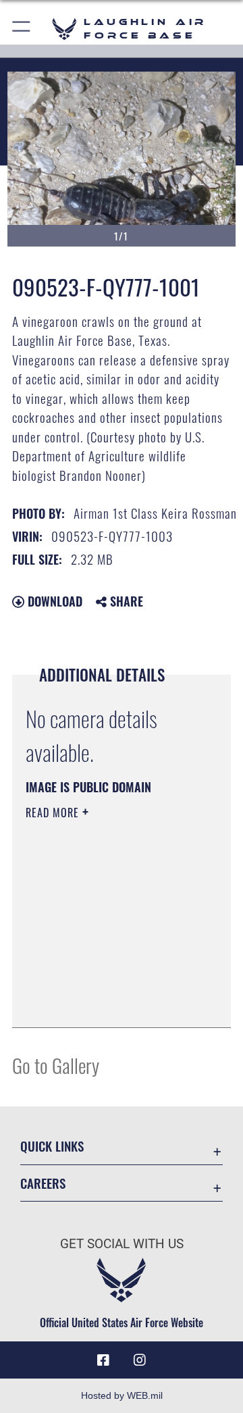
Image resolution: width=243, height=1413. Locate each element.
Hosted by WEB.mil (122, 1395)
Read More (54, 812)
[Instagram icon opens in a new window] (140, 1360)
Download (53, 601)
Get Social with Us (122, 1244)
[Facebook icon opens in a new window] (103, 1360)
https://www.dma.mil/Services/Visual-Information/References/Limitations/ (108, 1002)
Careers (42, 1183)
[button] (22, 28)
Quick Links (52, 1146)
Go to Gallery (55, 1064)
